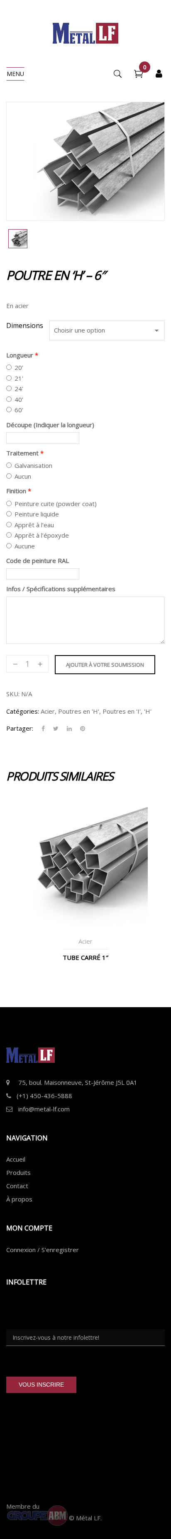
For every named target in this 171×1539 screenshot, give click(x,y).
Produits (18, 1172)
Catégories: (22, 711)
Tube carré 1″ (85, 957)
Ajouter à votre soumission (105, 664)
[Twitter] (56, 728)
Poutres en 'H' (78, 711)
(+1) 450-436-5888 (44, 1095)
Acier (48, 711)
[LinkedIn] (69, 728)
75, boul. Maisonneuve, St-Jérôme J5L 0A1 (77, 1082)
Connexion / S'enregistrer (42, 1249)
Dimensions (24, 325)
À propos (19, 1199)
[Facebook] (43, 728)
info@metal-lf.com (44, 1109)
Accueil (15, 1159)
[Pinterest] (80, 728)
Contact (17, 1186)
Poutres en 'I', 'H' (127, 711)
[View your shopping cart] (138, 75)
